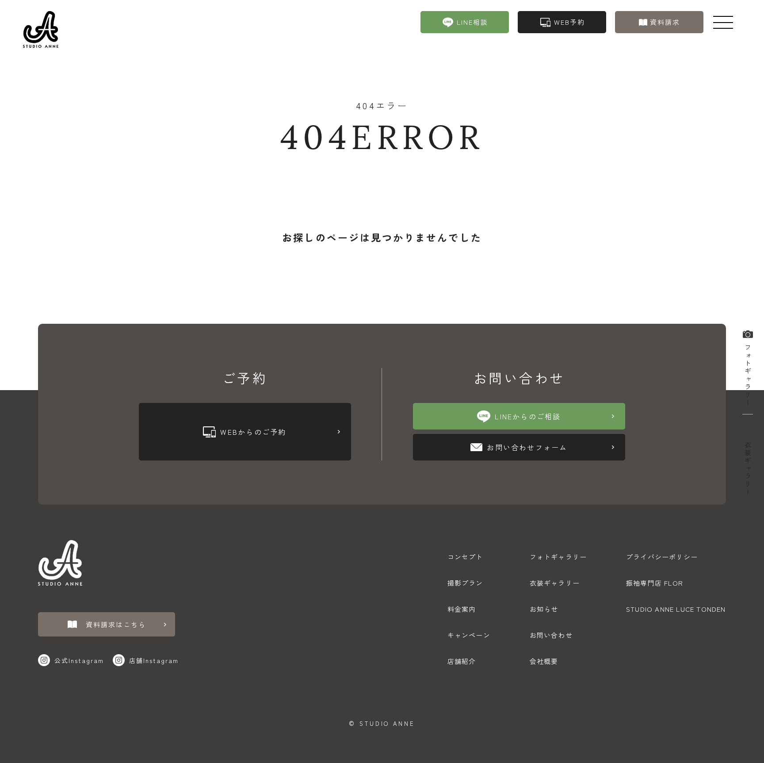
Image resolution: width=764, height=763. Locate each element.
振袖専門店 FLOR (654, 582)
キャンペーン (468, 635)
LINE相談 (473, 22)
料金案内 (461, 608)
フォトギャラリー (748, 373)
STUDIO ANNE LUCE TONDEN (676, 608)
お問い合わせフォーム (527, 447)
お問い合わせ (551, 635)
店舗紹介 (461, 661)
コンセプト (465, 556)
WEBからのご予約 (253, 431)
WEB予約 (569, 22)
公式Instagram (79, 660)
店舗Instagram (154, 660)
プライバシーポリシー (662, 556)
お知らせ (544, 608)
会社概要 (544, 661)
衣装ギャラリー (748, 467)
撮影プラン (465, 582)
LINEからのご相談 (528, 416)
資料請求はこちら (116, 624)
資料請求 (665, 22)
